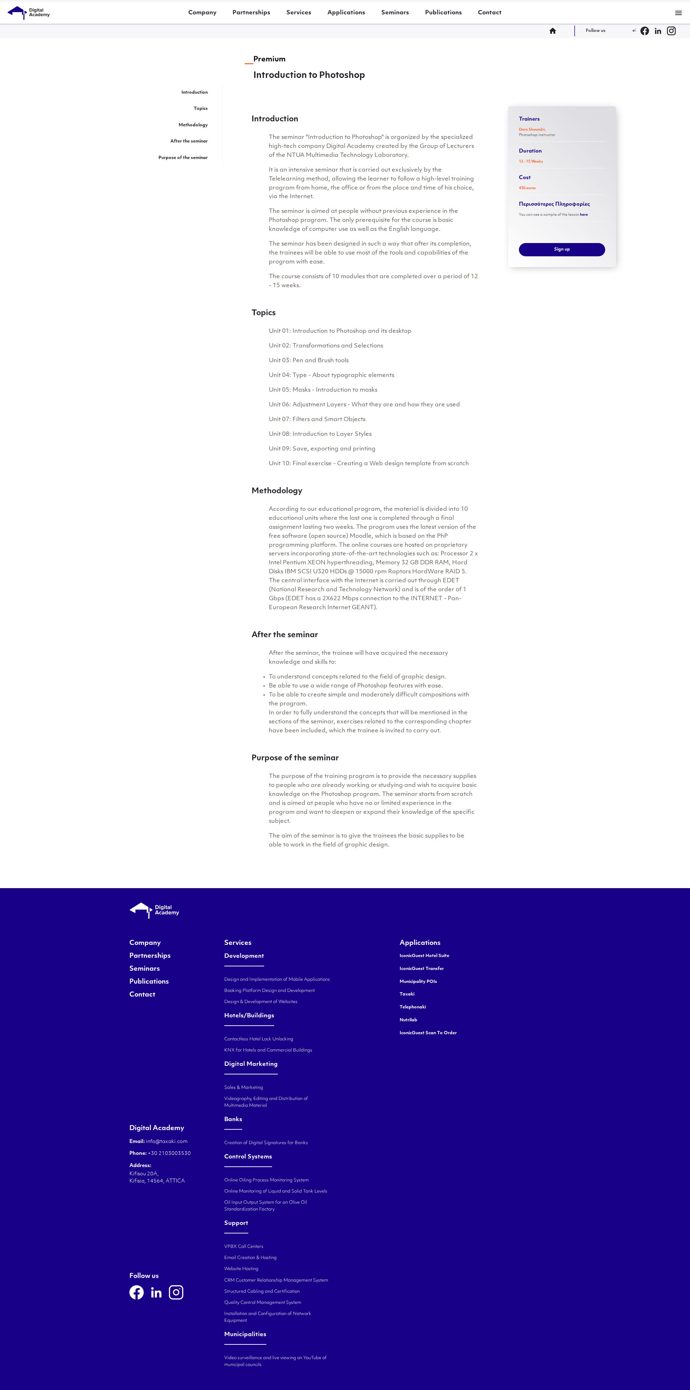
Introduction (194, 92)
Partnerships (251, 13)
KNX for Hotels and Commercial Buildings (268, 1050)
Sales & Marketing (243, 1088)
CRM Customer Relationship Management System (276, 1280)
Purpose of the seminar (183, 158)
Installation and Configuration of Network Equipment (267, 1317)
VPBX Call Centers (243, 1247)
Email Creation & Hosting (250, 1258)
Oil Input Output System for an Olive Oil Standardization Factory (265, 1206)
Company (202, 13)
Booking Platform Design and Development (269, 991)
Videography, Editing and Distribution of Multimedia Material (266, 1102)
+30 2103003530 (169, 1153)
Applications (346, 13)
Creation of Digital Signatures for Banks (266, 1143)
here (584, 215)
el (634, 31)
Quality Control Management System (262, 1303)
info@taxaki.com (167, 1141)
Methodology (193, 125)
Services (298, 13)
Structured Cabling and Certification (262, 1291)
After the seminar (189, 141)
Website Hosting (241, 1269)
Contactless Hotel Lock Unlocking (258, 1039)
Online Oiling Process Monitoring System (266, 1180)
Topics (201, 109)
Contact (490, 13)
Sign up (562, 249)
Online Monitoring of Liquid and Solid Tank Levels (275, 1191)
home (555, 31)
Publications (443, 13)
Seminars (395, 13)
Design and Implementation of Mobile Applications (277, 980)
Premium (269, 59)
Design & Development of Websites (261, 1002)
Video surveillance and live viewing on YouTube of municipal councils (275, 1361)
